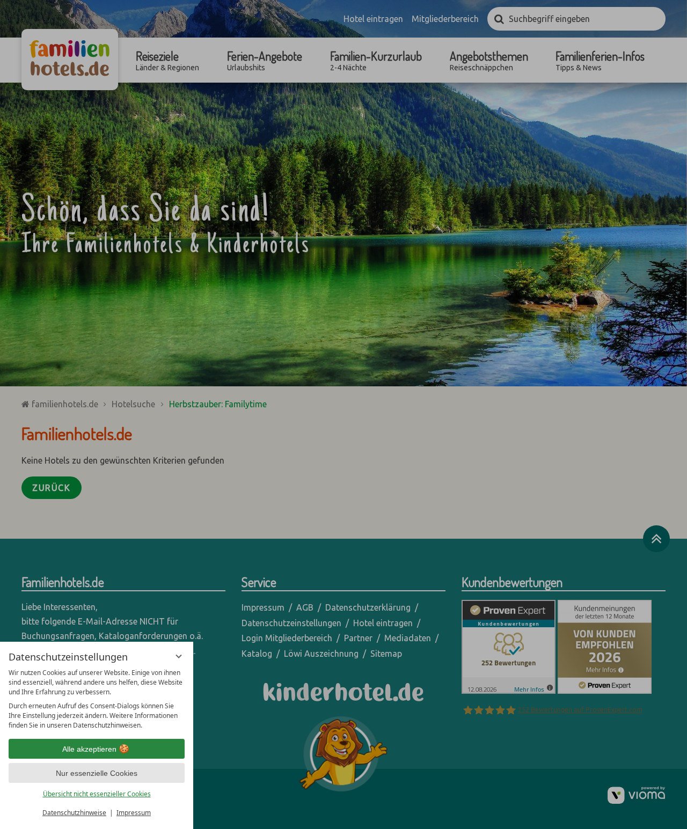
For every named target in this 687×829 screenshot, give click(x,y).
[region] (97, 699)
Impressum (133, 812)
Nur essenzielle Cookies (96, 773)
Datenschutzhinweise (74, 812)
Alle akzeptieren (89, 749)
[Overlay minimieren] (178, 656)
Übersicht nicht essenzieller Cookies (97, 793)
